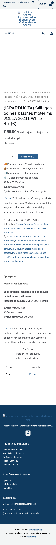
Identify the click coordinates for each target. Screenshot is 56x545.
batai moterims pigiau (33, 244)
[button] (43, 33)
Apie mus (7, 480)
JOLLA (7, 198)
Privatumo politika (11, 464)
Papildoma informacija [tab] (16, 283)
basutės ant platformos (21, 236)
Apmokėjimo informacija (14, 453)
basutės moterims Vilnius (27, 240)
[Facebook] (28, 433)
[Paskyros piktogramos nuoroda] (51, 33)
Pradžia (7, 92)
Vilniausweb (31, 537)
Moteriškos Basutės (23, 228)
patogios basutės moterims (35, 257)
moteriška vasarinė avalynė (25, 253)
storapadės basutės (13, 261)
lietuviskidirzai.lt (35, 530)
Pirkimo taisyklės (10, 461)
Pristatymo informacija (13, 449)
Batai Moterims (21, 92)
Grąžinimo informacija (13, 457)
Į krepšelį (28, 156)
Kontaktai (7, 488)
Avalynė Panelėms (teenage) (29, 224)
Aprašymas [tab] (10, 276)
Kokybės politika (10, 484)
